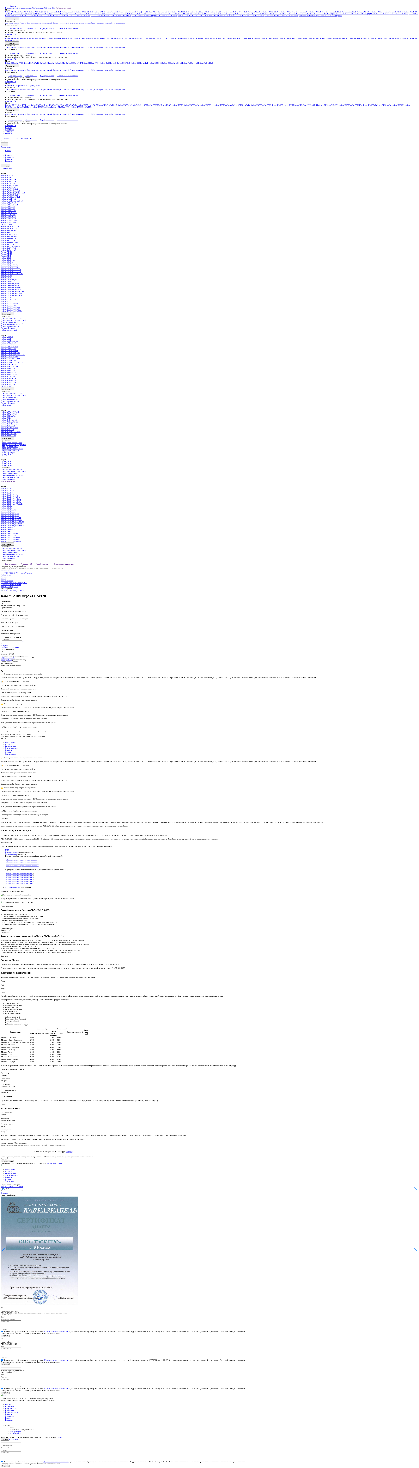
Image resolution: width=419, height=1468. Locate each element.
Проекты (8, 128)
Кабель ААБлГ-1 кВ (8, 187)
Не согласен (13, 1439)
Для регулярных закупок (10, 326)
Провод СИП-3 (6, 254)
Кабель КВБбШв (7, 301)
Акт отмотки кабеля (12, 887)
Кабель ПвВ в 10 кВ (8, 250)
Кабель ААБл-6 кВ (8, 209)
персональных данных (54, 1163)
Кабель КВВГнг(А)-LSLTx (11, 272)
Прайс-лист (9, 1410)
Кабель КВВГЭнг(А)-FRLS (11, 287)
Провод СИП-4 (6, 256)
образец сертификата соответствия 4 (19, 879)
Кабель (7, 1404)
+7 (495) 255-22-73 (10, 573)
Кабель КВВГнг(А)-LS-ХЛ (11, 270)
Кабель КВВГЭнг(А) (8, 280)
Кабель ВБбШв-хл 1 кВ (9, 242)
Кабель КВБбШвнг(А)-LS (10, 309)
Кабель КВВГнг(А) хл (9, 264)
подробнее (61, 1437)
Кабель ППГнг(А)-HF (9, 234)
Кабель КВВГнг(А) (8, 260)
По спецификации (8, 328)
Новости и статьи (11, 1412)
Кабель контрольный (8, 481)
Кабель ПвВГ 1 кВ (8, 240)
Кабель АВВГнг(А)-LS (9, 179)
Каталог (8, 151)
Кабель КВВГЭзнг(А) (9, 299)
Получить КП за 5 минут (10, 647)
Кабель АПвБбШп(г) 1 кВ (10, 191)
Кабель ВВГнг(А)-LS (9, 228)
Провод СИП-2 (6, 252)
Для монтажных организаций (12, 324)
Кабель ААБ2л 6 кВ (8, 203)
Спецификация (11, 854)
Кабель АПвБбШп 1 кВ (9, 189)
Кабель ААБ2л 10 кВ (9, 213)
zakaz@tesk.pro (26, 573)
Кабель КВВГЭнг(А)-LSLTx (11, 293)
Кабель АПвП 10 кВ (8, 222)
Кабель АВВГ (6, 177)
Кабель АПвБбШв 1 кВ (9, 195)
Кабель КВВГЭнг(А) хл (10, 283)
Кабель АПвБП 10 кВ (9, 221)
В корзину (5, 646)
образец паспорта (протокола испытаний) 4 (22, 866)
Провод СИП (6, 454)
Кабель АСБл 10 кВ (8, 215)
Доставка (8, 132)
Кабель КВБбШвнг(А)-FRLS (11, 311)
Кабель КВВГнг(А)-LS (9, 266)
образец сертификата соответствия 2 (19, 876)
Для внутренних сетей (9, 322)
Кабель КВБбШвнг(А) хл (10, 307)
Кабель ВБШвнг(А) (8, 230)
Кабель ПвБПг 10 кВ (8, 248)
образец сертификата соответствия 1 (19, 874)
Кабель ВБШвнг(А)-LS (9, 236)
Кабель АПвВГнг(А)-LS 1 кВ (12, 201)
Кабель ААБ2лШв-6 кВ (9, 205)
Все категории (6, 168)
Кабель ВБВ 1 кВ (7, 244)
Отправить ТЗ (10, 34)
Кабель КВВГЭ (6, 278)
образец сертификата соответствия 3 (19, 878)
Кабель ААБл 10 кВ (8, 217)
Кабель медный (6, 405)
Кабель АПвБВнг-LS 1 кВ (10, 197)
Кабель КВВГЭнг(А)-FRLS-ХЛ (12, 291)
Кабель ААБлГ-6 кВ (8, 211)
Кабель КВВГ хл (7, 262)
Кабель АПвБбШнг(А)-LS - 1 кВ (13, 193)
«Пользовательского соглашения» (56, 1331)
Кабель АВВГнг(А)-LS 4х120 (12, 1187)
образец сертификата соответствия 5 (19, 881)
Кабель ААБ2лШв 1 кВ (9, 185)
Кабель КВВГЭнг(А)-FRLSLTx (12, 295)
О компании (9, 130)
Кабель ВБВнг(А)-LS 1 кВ (11, 246)
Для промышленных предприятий (13, 320)
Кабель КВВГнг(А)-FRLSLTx (12, 274)
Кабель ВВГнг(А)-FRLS (10, 226)
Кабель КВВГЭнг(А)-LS (10, 285)
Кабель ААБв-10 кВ (8, 219)
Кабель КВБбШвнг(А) (9, 303)
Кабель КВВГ (6, 258)
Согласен (5, 1439)
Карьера (8, 1418)
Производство (10, 1408)
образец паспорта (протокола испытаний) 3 (22, 864)
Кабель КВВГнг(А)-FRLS (10, 268)
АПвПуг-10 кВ (6, 224)
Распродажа (9, 1406)
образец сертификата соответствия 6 (19, 883)
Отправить (5, 1336)
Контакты (9, 134)
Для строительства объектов (11, 318)
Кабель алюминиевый (9, 330)
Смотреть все (6, 147)
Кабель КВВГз (6, 276)
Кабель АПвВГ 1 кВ (8, 199)
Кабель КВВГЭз (7, 297)
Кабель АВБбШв (7, 175)
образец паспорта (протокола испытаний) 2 (22, 862)
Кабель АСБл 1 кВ (8, 183)
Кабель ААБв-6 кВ (8, 207)
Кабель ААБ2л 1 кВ (8, 181)
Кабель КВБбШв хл (8, 305)
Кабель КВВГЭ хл (8, 281)
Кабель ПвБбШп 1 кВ (9, 238)
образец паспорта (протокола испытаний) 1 (22, 860)
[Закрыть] (2, 1307)
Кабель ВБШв (6, 232)
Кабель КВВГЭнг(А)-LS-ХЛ (11, 289)
